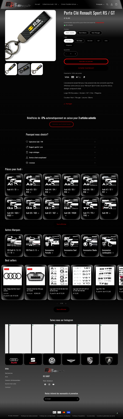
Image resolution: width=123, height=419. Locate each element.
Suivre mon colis (10, 384)
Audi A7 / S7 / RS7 (107, 190)
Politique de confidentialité (47, 415)
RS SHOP (16, 415)
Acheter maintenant (86, 68)
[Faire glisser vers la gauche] (57, 303)
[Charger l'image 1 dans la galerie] (11, 69)
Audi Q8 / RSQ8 (70, 213)
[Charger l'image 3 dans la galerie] (24, 69)
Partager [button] (69, 104)
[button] (50, 4)
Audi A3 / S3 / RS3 (31, 190)
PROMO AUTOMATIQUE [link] (61, 124)
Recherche (8, 373)
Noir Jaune (70, 33)
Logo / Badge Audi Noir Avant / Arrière (12, 290)
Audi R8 (105, 213)
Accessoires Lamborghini (106, 251)
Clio (107, 41)
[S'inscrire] (77, 399)
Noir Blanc (83, 33)
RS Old (90, 41)
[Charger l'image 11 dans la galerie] (37, 69)
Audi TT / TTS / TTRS (89, 214)
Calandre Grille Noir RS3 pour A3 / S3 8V (35, 290)
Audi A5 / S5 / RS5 (69, 190)
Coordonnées (91, 415)
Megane (70, 45)
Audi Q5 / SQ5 (31, 213)
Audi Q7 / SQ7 (50, 213)
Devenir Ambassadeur (12, 380)
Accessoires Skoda (90, 250)
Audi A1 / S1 (11, 189)
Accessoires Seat (70, 250)
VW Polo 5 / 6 (31, 250)
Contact (8, 387)
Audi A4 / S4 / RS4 (50, 190)
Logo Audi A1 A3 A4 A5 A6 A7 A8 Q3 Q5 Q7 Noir (59, 290)
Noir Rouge (96, 33)
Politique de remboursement (29, 415)
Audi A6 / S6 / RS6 (88, 190)
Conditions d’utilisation (64, 415)
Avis (6, 377)
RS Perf (68, 40)
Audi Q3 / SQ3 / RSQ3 (13, 214)
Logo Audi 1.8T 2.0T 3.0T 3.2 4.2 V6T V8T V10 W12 (81, 290)
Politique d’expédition (78, 415)
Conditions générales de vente (106, 415)
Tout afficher (61, 224)
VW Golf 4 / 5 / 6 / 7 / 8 (13, 251)
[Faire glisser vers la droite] (66, 303)
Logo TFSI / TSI (100, 289)
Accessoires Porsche (49, 251)
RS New (79, 40)
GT (100, 41)
